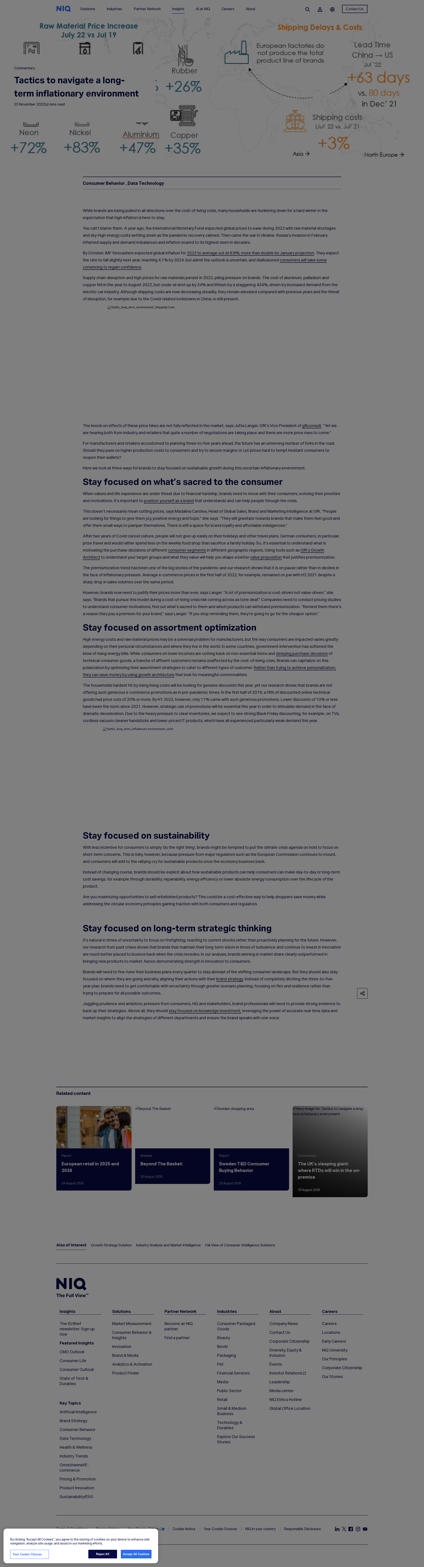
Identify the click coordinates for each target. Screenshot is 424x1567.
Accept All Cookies (136, 1554)
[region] (81, 1546)
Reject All (102, 1554)
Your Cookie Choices (27, 1554)
